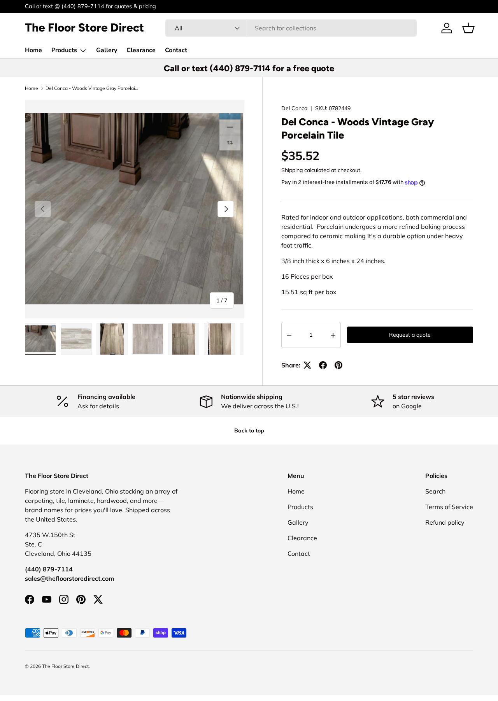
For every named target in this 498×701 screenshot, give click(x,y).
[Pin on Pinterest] (338, 365)
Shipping (292, 170)
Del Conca (294, 108)
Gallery (106, 50)
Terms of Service (449, 507)
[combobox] (291, 28)
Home (33, 50)
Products (64, 50)
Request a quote (410, 334)
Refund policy (445, 522)
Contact (176, 50)
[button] (468, 28)
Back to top (249, 430)
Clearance (141, 50)
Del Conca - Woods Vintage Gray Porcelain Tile (92, 88)
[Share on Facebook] (323, 365)
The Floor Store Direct (65, 666)
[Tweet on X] (307, 365)
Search (435, 491)
